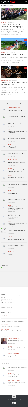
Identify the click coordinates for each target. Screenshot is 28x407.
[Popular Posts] (20, 103)
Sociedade (3, 22)
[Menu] (26, 2)
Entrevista (10, 107)
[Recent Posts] (7, 103)
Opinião (9, 122)
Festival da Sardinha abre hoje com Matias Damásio (12, 330)
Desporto (10, 182)
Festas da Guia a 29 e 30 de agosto (16, 177)
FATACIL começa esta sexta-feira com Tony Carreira (13, 317)
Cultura (3, 80)
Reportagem (15, 182)
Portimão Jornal (17, 107)
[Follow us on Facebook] (13, 403)
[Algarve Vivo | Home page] (10, 2)
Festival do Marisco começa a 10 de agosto (10, 326)
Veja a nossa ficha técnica (6, 307)
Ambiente (10, 159)
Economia (10, 236)
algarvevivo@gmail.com (10, 302)
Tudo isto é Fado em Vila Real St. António (17, 253)
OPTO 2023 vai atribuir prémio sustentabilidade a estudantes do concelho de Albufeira (15, 208)
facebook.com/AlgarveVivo (12, 303)
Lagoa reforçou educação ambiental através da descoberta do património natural (16, 162)
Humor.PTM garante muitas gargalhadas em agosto (12, 321)
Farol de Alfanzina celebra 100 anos (13, 54)
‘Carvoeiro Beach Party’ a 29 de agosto (16, 116)
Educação (15, 159)
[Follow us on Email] (15, 403)
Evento (8, 80)
